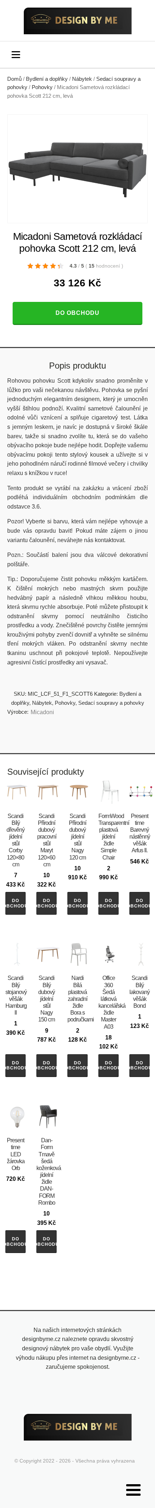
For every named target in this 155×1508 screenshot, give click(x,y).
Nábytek (82, 79)
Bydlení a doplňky (47, 79)
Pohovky (42, 87)
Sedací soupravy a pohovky (111, 703)
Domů (14, 79)
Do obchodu (77, 313)
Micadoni (42, 712)
